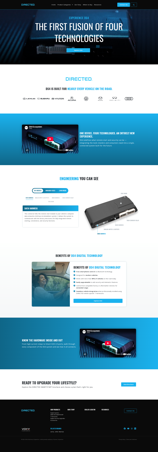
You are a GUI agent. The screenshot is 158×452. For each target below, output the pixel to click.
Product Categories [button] (64, 5)
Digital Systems (54, 413)
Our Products (55, 410)
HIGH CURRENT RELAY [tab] (67, 198)
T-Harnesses (54, 416)
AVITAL (52, 432)
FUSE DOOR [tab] (51, 201)
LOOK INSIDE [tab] (62, 190)
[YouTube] (128, 428)
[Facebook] (125, 428)
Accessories (53, 420)
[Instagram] (132, 428)
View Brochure (129, 384)
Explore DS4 (78, 50)
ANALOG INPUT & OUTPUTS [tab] (42, 198)
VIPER (56, 432)
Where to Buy (87, 5)
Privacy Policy (122, 439)
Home (53, 5)
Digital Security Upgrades (57, 418)
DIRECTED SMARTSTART (56, 414)
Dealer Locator (90, 410)
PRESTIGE (61, 432)
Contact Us (124, 5)
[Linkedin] (135, 428)
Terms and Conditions (131, 439)
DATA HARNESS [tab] (29, 198)
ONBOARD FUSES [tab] (50, 190)
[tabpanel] (79, 211)
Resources (97, 5)
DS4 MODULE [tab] (38, 190)
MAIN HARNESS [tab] (56, 198)
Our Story (78, 5)
